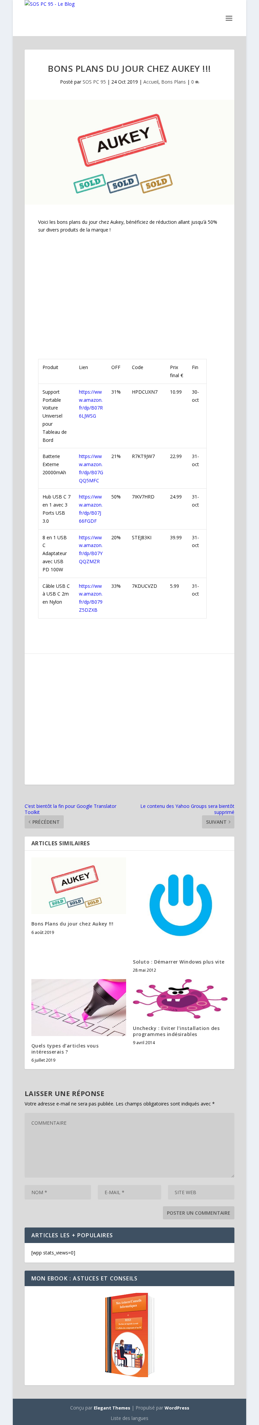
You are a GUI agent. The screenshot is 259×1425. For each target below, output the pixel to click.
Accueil (151, 82)
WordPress (177, 1408)
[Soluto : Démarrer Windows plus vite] (180, 904)
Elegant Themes (112, 1408)
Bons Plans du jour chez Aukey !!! (72, 923)
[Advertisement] (129, 289)
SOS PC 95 (94, 82)
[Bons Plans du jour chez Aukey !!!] (78, 885)
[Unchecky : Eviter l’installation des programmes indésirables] (180, 999)
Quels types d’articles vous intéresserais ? (65, 1048)
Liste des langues (129, 1418)
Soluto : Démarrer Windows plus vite (179, 962)
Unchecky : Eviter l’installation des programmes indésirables (176, 1031)
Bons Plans (173, 82)
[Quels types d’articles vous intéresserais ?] (78, 1007)
